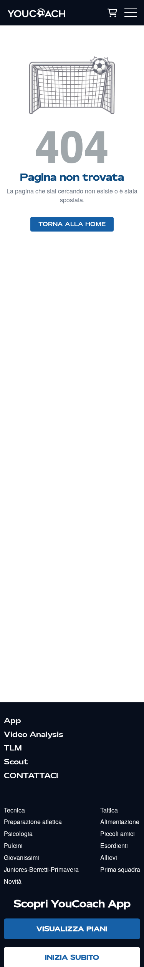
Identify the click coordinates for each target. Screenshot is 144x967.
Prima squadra (120, 869)
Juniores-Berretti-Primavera (41, 869)
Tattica (109, 810)
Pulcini (13, 845)
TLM (13, 748)
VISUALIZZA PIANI (72, 928)
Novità (13, 881)
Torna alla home (72, 224)
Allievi (108, 857)
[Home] (44, 12)
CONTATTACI (31, 776)
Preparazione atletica (33, 821)
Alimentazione (119, 821)
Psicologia (18, 833)
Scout (16, 762)
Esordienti (114, 845)
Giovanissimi (21, 857)
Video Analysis (33, 734)
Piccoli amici (117, 833)
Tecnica (14, 810)
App (12, 720)
